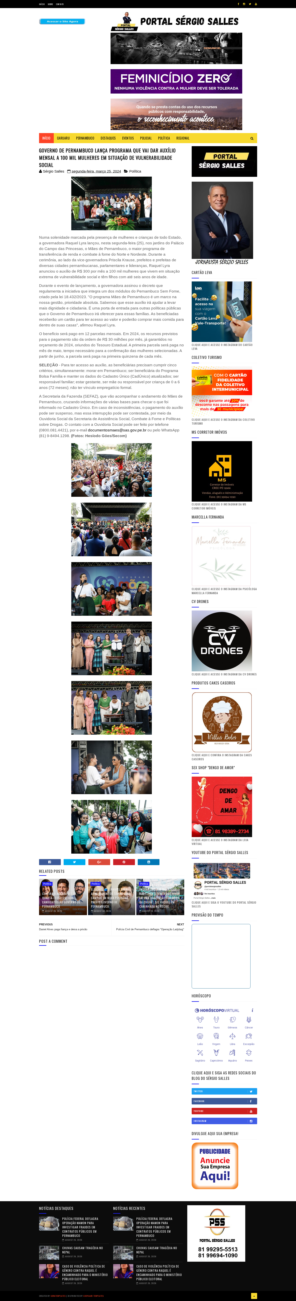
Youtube (199, 1110)
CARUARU (63, 138)
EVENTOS (128, 138)
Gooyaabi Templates (93, 1295)
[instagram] (244, 4)
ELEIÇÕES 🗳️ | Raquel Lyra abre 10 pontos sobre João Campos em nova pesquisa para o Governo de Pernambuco (110, 897)
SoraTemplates (58, 1295)
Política (135, 171)
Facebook (199, 1101)
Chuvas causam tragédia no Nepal (82, 1250)
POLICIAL (146, 138)
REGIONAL (182, 138)
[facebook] (238, 4)
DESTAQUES (108, 138)
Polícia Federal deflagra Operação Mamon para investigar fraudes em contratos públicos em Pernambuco (80, 1227)
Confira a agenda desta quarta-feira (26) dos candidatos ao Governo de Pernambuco (61, 899)
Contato (60, 4)
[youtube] (256, 4)
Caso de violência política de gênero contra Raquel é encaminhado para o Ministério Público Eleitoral (85, 1272)
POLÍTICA (164, 138)
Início (42, 4)
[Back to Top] (254, 1296)
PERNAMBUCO (85, 138)
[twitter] (250, 4)
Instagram (200, 1120)
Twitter (198, 1091)
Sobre (50, 4)
